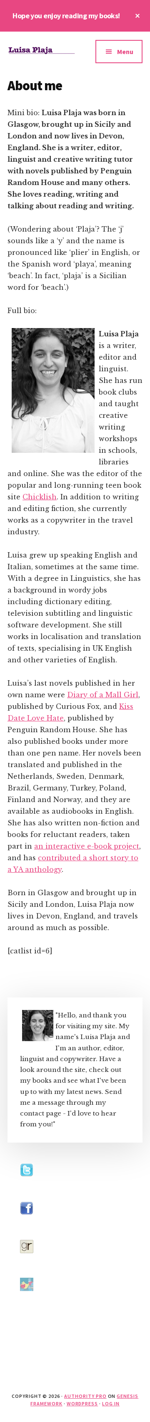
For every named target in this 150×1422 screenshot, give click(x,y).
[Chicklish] (26, 1299)
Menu (125, 51)
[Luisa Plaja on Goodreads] (26, 1261)
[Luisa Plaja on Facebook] (26, 1223)
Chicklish (39, 497)
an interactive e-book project (86, 846)
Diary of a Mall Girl (102, 695)
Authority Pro (85, 1396)
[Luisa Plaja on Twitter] (26, 1184)
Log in (111, 1403)
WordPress (82, 1403)
